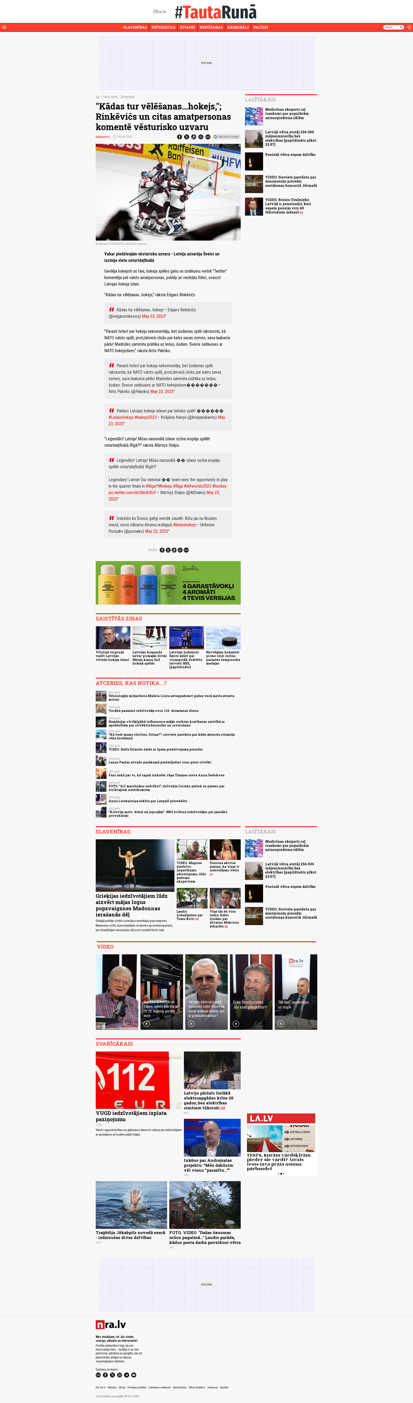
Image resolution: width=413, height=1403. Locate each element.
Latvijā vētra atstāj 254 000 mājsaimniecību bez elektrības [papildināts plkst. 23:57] (291, 138)
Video (105, 946)
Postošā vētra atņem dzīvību (290, 154)
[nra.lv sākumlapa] (159, 12)
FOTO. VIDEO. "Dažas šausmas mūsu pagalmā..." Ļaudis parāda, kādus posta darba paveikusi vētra (205, 1237)
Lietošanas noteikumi (159, 1387)
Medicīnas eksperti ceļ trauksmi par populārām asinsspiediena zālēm (287, 113)
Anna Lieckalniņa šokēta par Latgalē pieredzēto (148, 801)
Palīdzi (260, 27)
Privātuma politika (137, 1387)
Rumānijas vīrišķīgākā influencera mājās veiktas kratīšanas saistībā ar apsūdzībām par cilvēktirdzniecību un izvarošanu (167, 723)
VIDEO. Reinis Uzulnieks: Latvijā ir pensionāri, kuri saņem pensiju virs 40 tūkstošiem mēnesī (288, 205)
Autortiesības (180, 1387)
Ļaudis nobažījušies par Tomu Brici (190, 915)
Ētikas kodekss (197, 1387)
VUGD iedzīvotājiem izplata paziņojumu (131, 1116)
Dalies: (152, 550)
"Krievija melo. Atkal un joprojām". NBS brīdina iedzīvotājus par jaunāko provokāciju (168, 814)
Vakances (212, 1387)
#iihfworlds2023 (197, 486)
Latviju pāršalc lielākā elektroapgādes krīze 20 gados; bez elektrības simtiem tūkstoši (208, 1100)
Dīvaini (187, 27)
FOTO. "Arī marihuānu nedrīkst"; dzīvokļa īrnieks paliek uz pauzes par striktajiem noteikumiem (167, 788)
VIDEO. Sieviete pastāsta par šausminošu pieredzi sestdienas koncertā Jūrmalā (291, 181)
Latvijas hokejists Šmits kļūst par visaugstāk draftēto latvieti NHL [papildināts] (185, 659)
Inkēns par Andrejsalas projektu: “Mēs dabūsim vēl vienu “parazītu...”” (208, 1165)
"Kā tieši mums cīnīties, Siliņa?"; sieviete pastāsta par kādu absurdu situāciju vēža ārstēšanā (172, 736)
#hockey (219, 486)
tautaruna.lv (103, 136)
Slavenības (135, 27)
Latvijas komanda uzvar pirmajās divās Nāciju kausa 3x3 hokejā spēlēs (150, 657)
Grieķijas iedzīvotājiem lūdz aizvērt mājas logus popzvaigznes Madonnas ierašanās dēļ (132, 905)
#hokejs (165, 486)
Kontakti (224, 1387)
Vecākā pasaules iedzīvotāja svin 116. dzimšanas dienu (154, 711)
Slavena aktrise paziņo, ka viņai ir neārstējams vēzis (224, 866)
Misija (122, 1387)
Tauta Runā (110, 97)
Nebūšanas (211, 27)
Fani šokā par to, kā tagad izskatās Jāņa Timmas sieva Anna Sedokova (166, 775)
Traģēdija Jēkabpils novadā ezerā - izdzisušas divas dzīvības (130, 1235)
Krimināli (238, 27)
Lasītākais (260, 99)
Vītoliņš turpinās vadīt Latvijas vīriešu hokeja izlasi (112, 656)
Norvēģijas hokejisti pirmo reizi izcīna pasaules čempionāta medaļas (223, 657)
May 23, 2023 (153, 316)
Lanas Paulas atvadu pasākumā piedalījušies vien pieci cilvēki (160, 762)
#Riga (151, 486)
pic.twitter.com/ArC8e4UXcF (132, 492)
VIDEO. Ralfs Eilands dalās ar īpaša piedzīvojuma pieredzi (156, 749)
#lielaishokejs (184, 524)
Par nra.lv (101, 1387)
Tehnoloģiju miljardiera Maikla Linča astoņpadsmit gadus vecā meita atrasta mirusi (171, 698)
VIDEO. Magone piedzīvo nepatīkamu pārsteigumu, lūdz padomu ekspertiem (191, 872)
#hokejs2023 (146, 417)
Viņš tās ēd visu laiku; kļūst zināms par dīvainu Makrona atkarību (224, 918)
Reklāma (112, 1387)
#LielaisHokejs (121, 417)
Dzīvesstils (163, 27)
